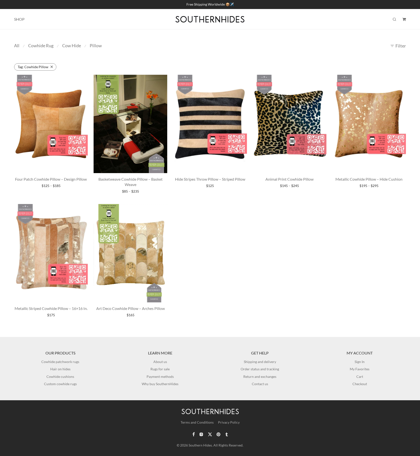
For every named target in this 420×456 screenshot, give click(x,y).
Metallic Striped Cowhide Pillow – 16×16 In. (51, 308)
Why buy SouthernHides (160, 384)
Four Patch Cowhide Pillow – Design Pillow (51, 179)
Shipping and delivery (260, 362)
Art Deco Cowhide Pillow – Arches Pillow (130, 308)
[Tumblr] (226, 434)
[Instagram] (201, 434)
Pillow (96, 45)
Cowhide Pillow (33, 67)
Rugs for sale (160, 369)
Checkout (359, 384)
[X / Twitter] (210, 434)
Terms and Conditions (197, 422)
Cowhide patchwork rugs (60, 362)
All (16, 45)
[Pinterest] (219, 434)
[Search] (394, 19)
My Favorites (359, 369)
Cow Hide (71, 45)
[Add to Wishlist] (82, 80)
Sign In (360, 362)
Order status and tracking (260, 369)
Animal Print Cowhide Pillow (289, 179)
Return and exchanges (259, 376)
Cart (359, 376)
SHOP (19, 19)
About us (160, 362)
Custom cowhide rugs (60, 384)
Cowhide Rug (40, 45)
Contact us (260, 384)
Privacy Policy (229, 422)
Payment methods (160, 376)
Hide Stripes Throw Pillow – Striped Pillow (210, 179)
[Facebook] (193, 434)
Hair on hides (60, 369)
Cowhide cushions (60, 376)
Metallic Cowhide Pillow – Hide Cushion (368, 179)
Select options (50, 186)
